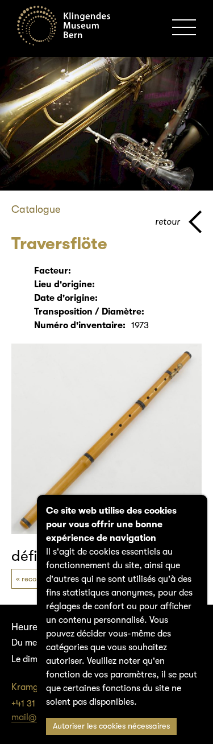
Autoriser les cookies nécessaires (111, 726)
